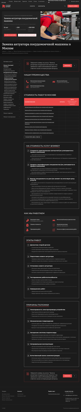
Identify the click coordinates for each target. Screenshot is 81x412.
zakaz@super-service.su (71, 395)
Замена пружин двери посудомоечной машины (38, 129)
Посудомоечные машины (10, 72)
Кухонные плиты (7, 95)
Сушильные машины (8, 93)
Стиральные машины (9, 70)
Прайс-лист (51, 391)
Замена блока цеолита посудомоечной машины (38, 110)
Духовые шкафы (7, 97)
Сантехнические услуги (54, 394)
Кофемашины (7, 107)
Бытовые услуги (8, 61)
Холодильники (7, 69)
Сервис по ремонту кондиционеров (8, 99)
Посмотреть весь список (32, 137)
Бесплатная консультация (27, 35)
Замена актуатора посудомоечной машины (10, 78)
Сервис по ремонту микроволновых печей (9, 105)
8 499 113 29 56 (69, 391)
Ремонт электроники (9, 116)
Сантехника (20, 394)
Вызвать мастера (10, 35)
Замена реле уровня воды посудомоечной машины (39, 133)
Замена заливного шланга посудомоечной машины (39, 113)
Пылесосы (6, 109)
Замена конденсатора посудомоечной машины (38, 119)
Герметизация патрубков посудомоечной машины (39, 107)
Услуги (4, 391)
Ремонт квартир (8, 113)
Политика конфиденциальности (71, 408)
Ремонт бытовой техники (8, 66)
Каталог (19, 391)
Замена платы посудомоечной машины (36, 126)
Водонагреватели (8, 102)
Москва (4, 2)
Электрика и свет (21, 396)
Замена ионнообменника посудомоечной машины (39, 116)
